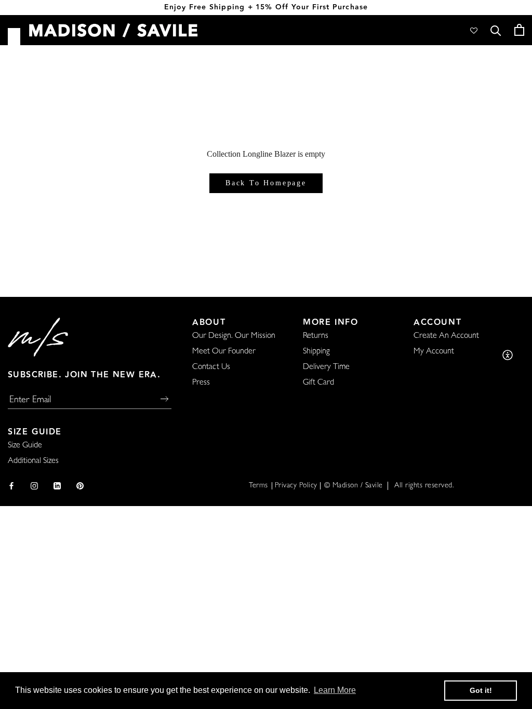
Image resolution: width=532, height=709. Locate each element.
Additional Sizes (33, 461)
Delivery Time (326, 367)
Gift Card (318, 383)
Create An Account (446, 336)
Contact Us (211, 367)
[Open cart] (519, 30)
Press (201, 383)
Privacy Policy (296, 485)
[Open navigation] (14, 38)
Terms (258, 485)
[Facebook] (11, 486)
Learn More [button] (335, 690)
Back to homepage (266, 183)
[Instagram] (34, 486)
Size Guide (25, 446)
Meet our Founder (224, 352)
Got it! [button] (481, 690)
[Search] (495, 29)
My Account (434, 352)
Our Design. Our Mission (233, 336)
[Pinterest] (80, 486)
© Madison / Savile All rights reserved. (389, 485)
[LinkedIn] (57, 486)
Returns (315, 336)
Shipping (316, 352)
